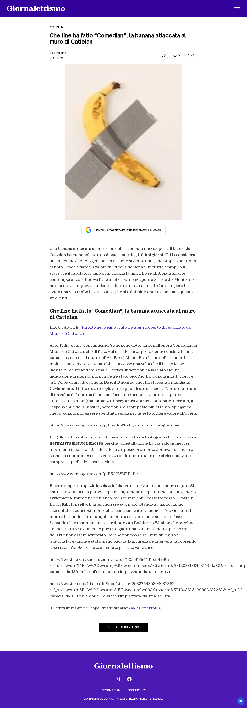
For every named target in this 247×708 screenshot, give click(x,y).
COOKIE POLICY (137, 690)
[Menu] (237, 9)
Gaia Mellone (58, 52)
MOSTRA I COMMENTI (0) (123, 627)
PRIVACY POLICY (111, 690)
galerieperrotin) (146, 607)
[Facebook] (129, 679)
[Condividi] (164, 55)
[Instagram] (118, 679)
